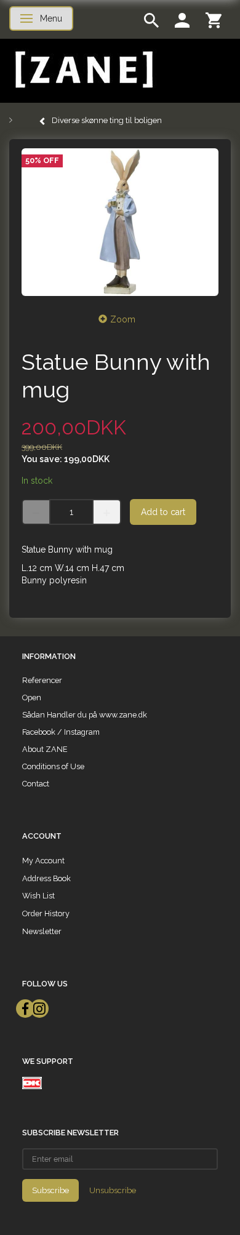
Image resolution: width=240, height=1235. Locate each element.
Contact (35, 783)
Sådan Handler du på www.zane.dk (84, 714)
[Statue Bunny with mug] (120, 222)
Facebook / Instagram (61, 732)
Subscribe (50, 1190)
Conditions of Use (53, 766)
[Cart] (213, 19)
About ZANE (45, 749)
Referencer (42, 680)
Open (31, 697)
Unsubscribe (112, 1190)
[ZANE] (82, 70)
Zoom (122, 319)
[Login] (182, 19)
